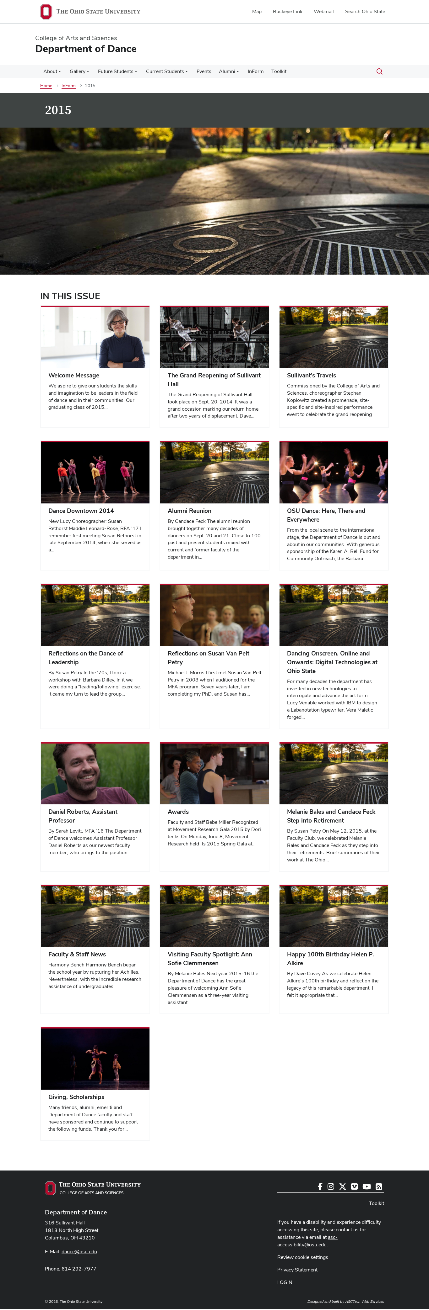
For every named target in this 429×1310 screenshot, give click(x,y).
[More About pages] (59, 73)
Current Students (165, 71)
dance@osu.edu (79, 1251)
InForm (256, 71)
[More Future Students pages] (135, 73)
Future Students (115, 71)
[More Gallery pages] (87, 73)
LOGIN (284, 1282)
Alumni (227, 71)
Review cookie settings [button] (302, 1257)
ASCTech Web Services (364, 1301)
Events (204, 71)
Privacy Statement (297, 1269)
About (50, 71)
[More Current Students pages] (186, 73)
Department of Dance (76, 1212)
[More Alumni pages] (237, 73)
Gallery (77, 71)
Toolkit (278, 71)
